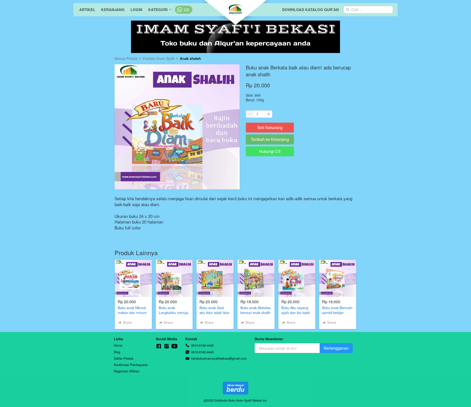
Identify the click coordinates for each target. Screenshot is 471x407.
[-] (159, 346)
